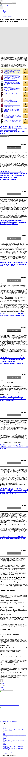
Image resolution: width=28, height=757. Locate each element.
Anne (2, 683)
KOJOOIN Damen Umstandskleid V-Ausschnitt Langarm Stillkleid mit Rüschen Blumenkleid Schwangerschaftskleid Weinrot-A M (12, 99)
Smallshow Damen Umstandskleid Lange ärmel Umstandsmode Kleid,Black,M (12, 121)
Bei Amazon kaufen (14, 147)
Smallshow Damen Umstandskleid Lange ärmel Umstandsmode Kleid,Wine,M (12, 94)
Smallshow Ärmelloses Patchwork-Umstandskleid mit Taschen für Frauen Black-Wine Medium (12, 105)
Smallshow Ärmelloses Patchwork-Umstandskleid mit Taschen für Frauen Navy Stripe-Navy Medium (12, 83)
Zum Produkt (25, 72)
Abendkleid (2, 689)
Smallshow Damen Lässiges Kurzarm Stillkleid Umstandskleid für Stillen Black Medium (12, 110)
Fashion (1, 687)
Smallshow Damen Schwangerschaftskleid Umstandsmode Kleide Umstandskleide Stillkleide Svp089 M (12, 89)
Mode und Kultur (11, 689)
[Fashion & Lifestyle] (4, 5)
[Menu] (1, 7)
